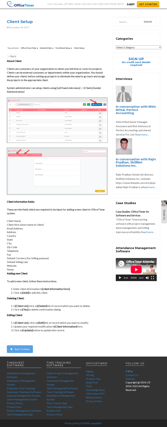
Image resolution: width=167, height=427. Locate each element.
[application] (136, 269)
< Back (12, 56)
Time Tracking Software (60, 392)
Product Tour (93, 378)
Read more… (142, 134)
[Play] (120, 277)
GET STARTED (148, 4)
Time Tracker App (56, 403)
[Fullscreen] (152, 277)
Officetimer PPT (95, 393)
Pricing (90, 375)
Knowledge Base (95, 389)
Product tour (14, 406)
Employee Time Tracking (21, 388)
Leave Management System (22, 399)
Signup (89, 371)
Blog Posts (92, 382)
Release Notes (94, 397)
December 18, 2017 (19, 27)
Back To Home (22, 349)
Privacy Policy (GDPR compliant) (83, 423)
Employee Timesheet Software (24, 392)
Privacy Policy (15, 403)
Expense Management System (23, 395)
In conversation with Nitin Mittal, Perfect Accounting (136, 110)
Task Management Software (62, 388)
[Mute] (147, 277)
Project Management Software (24, 410)
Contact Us (132, 375)
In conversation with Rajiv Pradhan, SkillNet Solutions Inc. (136, 163)
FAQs (89, 386)
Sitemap (130, 378)
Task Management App (20, 414)
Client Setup (20, 21)
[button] (164, 213)
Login (130, 4)
